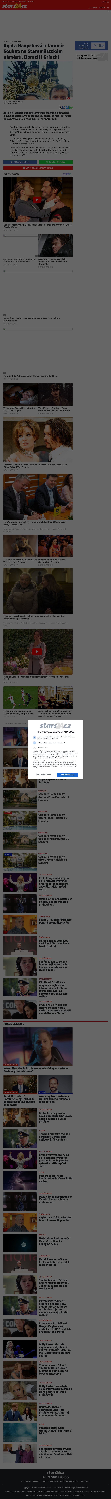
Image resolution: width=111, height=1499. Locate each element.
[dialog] (55, 749)
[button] (55, 747)
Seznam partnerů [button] (60, 758)
